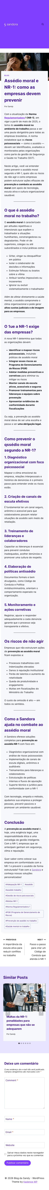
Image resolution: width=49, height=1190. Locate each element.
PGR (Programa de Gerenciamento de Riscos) (23, 913)
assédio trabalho (13, 890)
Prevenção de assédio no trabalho (21, 921)
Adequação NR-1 (14, 884)
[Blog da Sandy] (11, 24)
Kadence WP (30, 1181)
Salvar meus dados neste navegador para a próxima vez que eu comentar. (25, 1154)
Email (9, 1132)
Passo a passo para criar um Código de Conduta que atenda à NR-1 (38, 949)
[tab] (19, 1043)
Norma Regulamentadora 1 (18, 907)
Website (10, 1145)
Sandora (36, 869)
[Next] (41, 1012)
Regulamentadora (14, 117)
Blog (6, 75)
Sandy (10, 106)
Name (10, 1119)
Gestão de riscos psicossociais (20, 896)
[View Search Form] (42, 24)
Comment (12, 1080)
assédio (29, 884)
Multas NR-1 (11, 901)
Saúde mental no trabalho (17, 926)
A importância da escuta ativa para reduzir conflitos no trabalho (12, 948)
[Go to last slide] (8, 1012)
